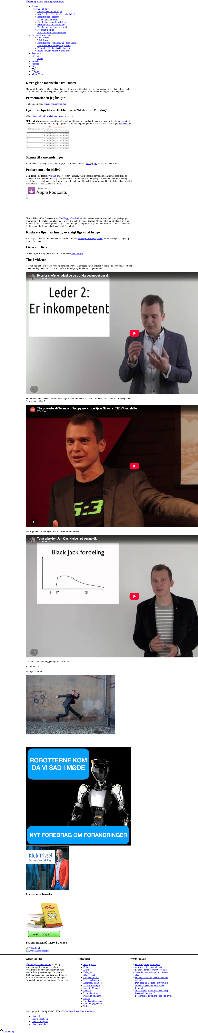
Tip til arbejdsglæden (92, 1001)
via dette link (125, 123)
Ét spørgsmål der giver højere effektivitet (153, 996)
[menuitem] (102, 6)
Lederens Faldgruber (92, 983)
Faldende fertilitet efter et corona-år (151, 969)
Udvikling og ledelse (92, 1003)
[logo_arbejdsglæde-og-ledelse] (45, 1)
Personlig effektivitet (92, 993)
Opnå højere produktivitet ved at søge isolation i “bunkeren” (152, 991)
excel (88, 163)
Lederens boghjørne (92, 980)
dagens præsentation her (55, 104)
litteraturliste (77, 253)
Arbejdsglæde (89, 964)
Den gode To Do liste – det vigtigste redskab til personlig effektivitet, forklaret (151, 985)
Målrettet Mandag (91, 988)
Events (86, 969)
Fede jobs (87, 972)
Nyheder (87, 990)
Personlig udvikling (92, 996)
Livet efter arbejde (91, 985)
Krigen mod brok (91, 977)
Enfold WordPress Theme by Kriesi (78, 1011)
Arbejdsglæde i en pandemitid (148, 967)
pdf (95, 163)
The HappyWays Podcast (70, 218)
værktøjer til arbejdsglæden (90, 238)
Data (85, 967)
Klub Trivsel (89, 975)
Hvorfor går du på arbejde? (147, 964)
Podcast (86, 998)
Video (86, 1006)
